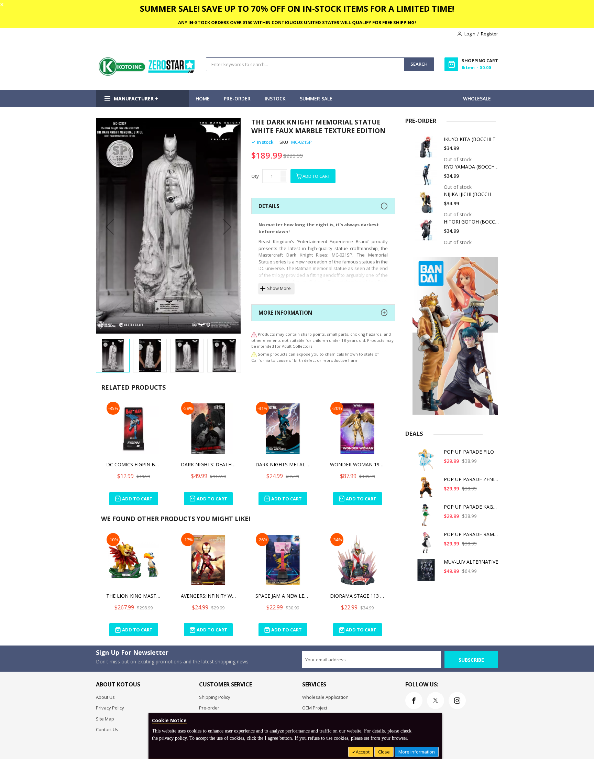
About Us (105, 697)
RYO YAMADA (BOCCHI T (472, 166)
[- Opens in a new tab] (254, 354)
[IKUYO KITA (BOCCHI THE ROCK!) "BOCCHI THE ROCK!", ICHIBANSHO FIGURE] (427, 149)
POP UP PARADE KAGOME (474, 506)
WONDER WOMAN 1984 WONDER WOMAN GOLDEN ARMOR (357, 464)
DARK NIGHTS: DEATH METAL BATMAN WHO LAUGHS (208, 464)
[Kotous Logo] (147, 73)
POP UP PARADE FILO (469, 451)
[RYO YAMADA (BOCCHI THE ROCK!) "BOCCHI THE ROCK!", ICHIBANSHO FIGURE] (427, 177)
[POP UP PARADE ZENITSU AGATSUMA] (427, 490)
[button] (109, 226)
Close (384, 752)
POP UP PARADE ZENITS (472, 479)
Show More (279, 288)
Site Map (105, 719)
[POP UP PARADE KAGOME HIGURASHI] (427, 517)
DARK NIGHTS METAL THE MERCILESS (282, 464)
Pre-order (209, 708)
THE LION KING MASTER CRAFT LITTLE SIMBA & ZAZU (133, 596)
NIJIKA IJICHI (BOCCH (467, 194)
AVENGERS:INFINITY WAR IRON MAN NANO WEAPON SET (208, 596)
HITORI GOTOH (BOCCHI (472, 221)
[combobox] (305, 64)
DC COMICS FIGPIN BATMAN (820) (133, 464)
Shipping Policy (214, 697)
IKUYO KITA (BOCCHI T (470, 139)
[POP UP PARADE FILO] (427, 462)
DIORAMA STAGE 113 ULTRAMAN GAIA (357, 596)
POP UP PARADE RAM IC (472, 534)
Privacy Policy (110, 708)
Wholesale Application (325, 697)
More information (416, 752)
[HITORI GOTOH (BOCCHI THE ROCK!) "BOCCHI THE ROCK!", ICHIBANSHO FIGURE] (427, 232)
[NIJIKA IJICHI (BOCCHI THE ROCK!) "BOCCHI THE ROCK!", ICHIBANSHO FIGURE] (427, 205)
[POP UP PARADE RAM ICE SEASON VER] (427, 545)
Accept (363, 752)
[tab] (323, 206)
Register (489, 34)
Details (268, 206)
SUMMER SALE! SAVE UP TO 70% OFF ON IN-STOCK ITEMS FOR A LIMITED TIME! (297, 8)
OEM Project (314, 708)
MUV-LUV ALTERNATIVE (471, 562)
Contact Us (107, 729)
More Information (285, 312)
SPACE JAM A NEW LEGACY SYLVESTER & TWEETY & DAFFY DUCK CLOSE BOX (282, 596)
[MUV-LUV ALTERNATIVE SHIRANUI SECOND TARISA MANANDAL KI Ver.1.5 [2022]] (427, 572)
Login (469, 34)
